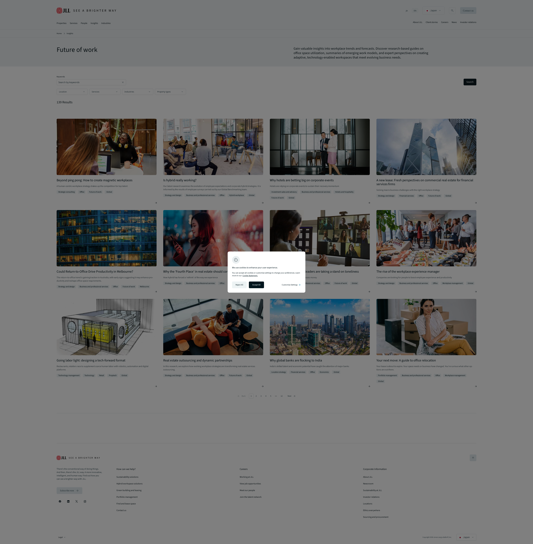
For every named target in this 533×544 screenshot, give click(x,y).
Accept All (256, 284)
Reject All (239, 284)
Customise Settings (291, 285)
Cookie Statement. (250, 275)
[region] (266, 272)
